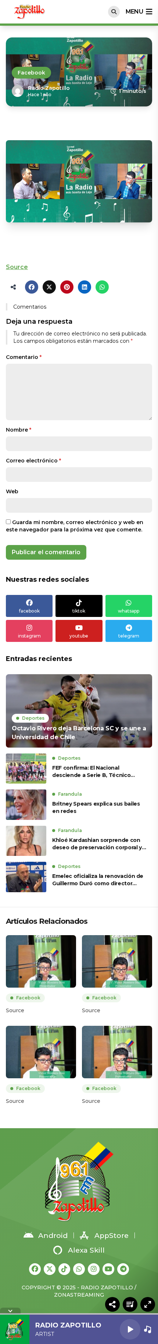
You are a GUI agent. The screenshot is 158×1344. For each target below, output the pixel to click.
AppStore (111, 1235)
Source (17, 267)
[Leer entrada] (79, 711)
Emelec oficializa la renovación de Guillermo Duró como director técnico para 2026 (97, 880)
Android (53, 1235)
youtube (78, 636)
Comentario (24, 357)
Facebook (31, 72)
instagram (29, 636)
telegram (128, 636)
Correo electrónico (33, 460)
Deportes (33, 718)
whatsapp (128, 611)
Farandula (70, 794)
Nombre (18, 429)
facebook (29, 611)
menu (134, 11)
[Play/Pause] (130, 1329)
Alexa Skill (86, 1250)
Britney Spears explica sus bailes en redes (96, 807)
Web (12, 491)
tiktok (78, 611)
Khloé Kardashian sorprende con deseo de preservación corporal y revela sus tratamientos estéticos (97, 844)
